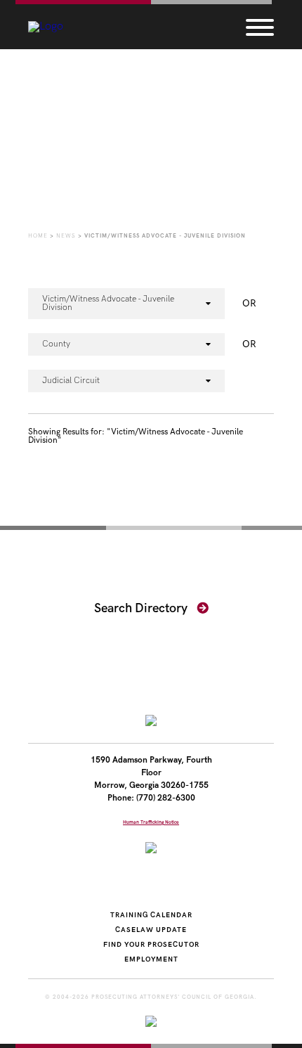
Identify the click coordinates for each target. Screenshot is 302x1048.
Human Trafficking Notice (151, 822)
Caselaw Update (151, 930)
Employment (151, 959)
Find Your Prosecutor (151, 944)
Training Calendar (151, 915)
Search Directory (142, 608)
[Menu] (260, 27)
